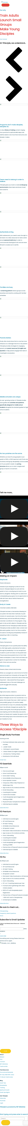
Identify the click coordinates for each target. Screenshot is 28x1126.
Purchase (2, 1100)
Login (1, 1103)
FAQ (1, 1059)
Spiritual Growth (4, 1090)
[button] (3, 39)
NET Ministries (4, 1064)
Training (2, 1087)
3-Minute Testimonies (6, 1077)
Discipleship (3, 1085)
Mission (2, 1057)
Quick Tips (3, 1083)
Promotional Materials (6, 1072)
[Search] (5, 1122)
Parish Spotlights (5, 1092)
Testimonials (3, 1066)
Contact (2, 1061)
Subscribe (3, 1098)
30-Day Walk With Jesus (7, 1074)
